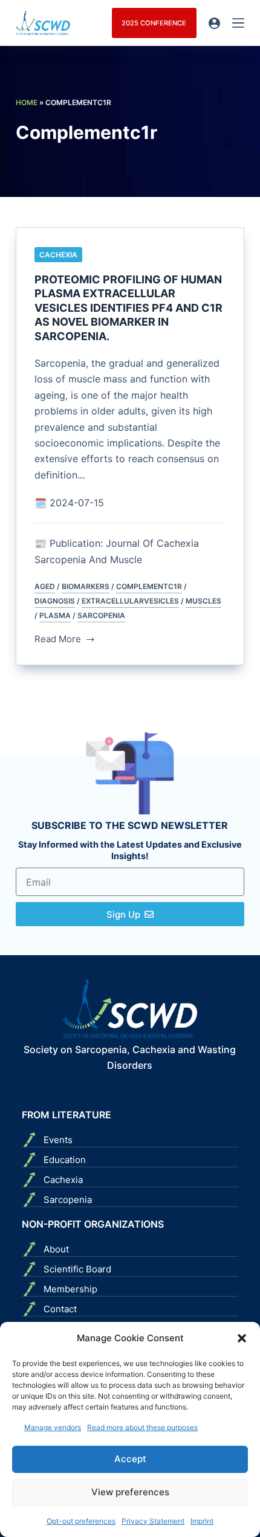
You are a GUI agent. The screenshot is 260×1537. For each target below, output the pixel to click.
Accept (130, 1458)
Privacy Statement (153, 1521)
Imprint (201, 1521)
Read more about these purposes (142, 1427)
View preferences (130, 1492)
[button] (242, 1338)
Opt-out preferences (81, 1521)
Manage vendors (52, 1427)
